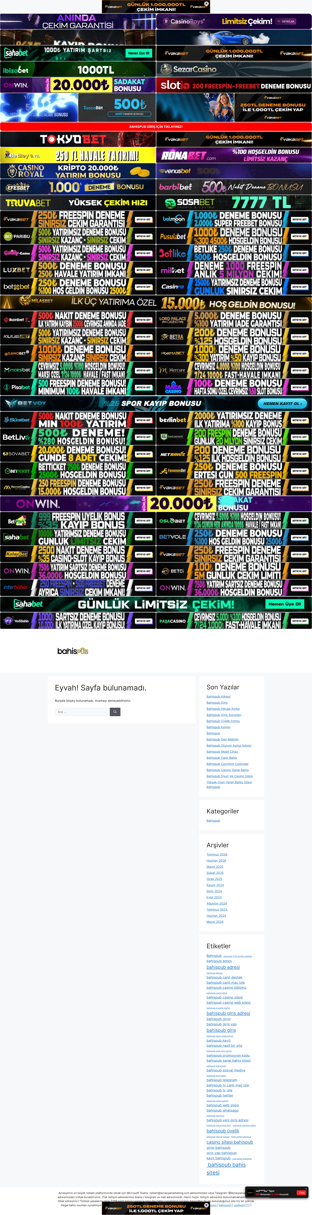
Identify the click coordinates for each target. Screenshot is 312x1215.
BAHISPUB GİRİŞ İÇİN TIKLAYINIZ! (156, 127)
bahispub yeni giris (215, 1116)
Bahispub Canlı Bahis (222, 758)
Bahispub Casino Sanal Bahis (228, 770)
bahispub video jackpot (217, 1101)
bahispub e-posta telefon (218, 1008)
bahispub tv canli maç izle (228, 1085)
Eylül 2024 (214, 897)
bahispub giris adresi (228, 1013)
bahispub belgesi (215, 973)
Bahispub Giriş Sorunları (224, 715)
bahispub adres (219, 961)
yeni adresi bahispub (242, 1159)
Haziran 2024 (216, 916)
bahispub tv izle (219, 1090)
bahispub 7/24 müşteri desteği (238, 956)
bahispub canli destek (224, 977)
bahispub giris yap (222, 1024)
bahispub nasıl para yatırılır (219, 1051)
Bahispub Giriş (217, 702)
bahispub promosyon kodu (228, 1055)
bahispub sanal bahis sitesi (229, 1061)
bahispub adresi (223, 967)
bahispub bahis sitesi (226, 1169)
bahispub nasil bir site (224, 1046)
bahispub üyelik (223, 1130)
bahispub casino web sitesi (229, 1003)
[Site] (78, 219)
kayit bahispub (219, 1158)
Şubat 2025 (215, 873)
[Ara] (115, 712)
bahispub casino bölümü (226, 988)
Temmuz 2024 (217, 909)
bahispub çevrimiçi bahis (244, 1125)
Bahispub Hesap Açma (223, 709)
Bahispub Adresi (218, 696)
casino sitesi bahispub (230, 1142)
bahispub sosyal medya (226, 1070)
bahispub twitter (220, 1095)
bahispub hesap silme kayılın (220, 1036)
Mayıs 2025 (215, 867)
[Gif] (156, 303)
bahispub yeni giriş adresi (227, 1120)
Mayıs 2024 (215, 922)
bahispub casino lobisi (217, 993)
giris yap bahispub (222, 1153)
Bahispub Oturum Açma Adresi (229, 745)
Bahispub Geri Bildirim (223, 739)
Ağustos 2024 (217, 903)
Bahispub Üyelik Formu (223, 721)
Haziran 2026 (216, 860)
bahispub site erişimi (216, 1066)
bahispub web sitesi (223, 1105)
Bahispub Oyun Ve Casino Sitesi (230, 776)
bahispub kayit (219, 1041)
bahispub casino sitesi (225, 997)
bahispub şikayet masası (218, 1137)
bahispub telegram (222, 1080)
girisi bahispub (219, 1148)
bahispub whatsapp (223, 1110)
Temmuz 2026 (217, 854)
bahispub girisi (219, 1019)
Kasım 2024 (215, 885)
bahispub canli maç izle (226, 983)
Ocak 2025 (214, 879)
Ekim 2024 (214, 891)
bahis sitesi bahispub (241, 1137)
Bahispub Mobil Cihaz (222, 751)
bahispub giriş (221, 1030)
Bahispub (213, 733)
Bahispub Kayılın (218, 727)
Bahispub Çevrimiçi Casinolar (228, 764)
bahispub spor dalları (216, 1076)
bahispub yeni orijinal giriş (219, 1125)
